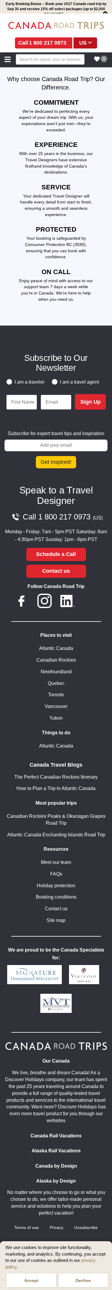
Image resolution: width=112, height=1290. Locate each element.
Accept (31, 1280)
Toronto (56, 694)
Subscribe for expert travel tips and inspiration (56, 433)
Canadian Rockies (56, 660)
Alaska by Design (56, 1180)
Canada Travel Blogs (56, 765)
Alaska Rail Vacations (56, 1150)
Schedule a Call (56, 554)
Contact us (56, 571)
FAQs (56, 873)
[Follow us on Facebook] (21, 602)
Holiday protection (56, 885)
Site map (56, 920)
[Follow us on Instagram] (44, 602)
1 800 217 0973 (47, 43)
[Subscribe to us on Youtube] (91, 602)
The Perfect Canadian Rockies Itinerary (56, 777)
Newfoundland (56, 671)
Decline (83, 1280)
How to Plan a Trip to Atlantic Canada (56, 788)
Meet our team (56, 862)
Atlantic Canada (56, 648)
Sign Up (90, 402)
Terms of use (26, 1227)
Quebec (56, 683)
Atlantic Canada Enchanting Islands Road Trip (56, 834)
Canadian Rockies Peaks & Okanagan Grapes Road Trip (56, 820)
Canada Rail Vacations (56, 1135)
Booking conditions (56, 896)
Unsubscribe (86, 1227)
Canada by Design (56, 1166)
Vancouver (56, 706)
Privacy (56, 1227)
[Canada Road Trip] (56, 25)
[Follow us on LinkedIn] (67, 602)
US (83, 43)
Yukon (56, 718)
